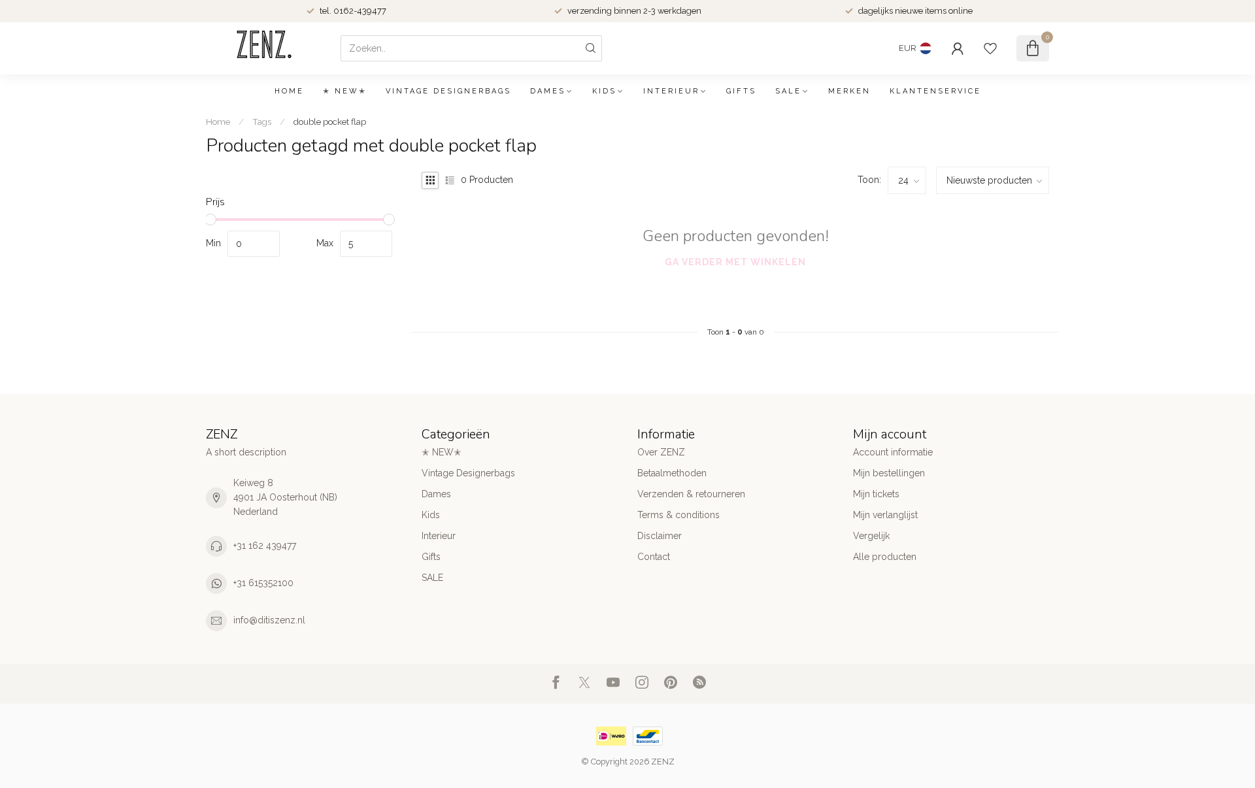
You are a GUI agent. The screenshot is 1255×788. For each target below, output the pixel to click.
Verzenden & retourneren (691, 494)
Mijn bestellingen (889, 473)
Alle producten (884, 556)
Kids (604, 91)
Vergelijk (871, 536)
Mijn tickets (876, 494)
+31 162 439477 (264, 545)
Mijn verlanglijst (885, 515)
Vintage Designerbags (448, 91)
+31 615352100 (263, 583)
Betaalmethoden (672, 473)
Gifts (741, 91)
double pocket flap (329, 121)
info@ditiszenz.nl (269, 620)
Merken (849, 91)
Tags (261, 121)
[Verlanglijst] (990, 48)
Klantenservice (935, 91)
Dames (547, 91)
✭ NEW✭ (345, 91)
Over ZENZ (661, 452)
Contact (653, 556)
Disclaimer (659, 536)
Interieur (671, 91)
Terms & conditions (678, 515)
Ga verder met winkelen (735, 262)
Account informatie (893, 452)
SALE (788, 91)
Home (289, 91)
